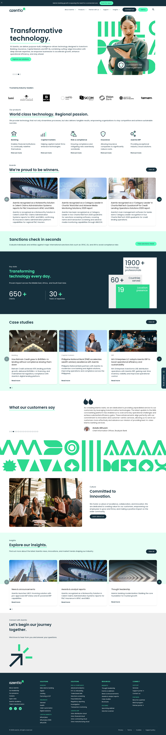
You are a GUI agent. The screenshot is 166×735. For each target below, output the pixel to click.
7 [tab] (20, 424)
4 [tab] (18, 74)
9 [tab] (23, 424)
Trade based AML (76, 686)
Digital (42, 683)
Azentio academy (15, 694)
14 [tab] (32, 424)
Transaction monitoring (79, 700)
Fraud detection (76, 691)
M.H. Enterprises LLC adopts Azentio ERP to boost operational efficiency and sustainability (130, 362)
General (42, 695)
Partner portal (137, 698)
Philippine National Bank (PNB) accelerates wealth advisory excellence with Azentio (81, 360)
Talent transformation (16, 697)
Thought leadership (120, 581)
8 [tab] (22, 424)
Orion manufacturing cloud (80, 714)
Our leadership (14, 683)
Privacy (120, 722)
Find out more (16, 153)
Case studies (106, 692)
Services (135, 680)
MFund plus (44, 710)
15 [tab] (34, 424)
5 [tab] (20, 74)
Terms (129, 722)
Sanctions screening (78, 689)
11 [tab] (27, 424)
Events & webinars (108, 683)
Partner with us (94, 10)
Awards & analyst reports (73, 581)
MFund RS (43, 715)
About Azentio (69, 10)
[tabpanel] (83, 44)
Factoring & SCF (45, 689)
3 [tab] (16, 74)
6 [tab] (18, 424)
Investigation (75, 697)
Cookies (138, 722)
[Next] (159, 199)
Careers (12, 688)
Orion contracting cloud (79, 711)
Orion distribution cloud (79, 706)
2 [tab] (15, 74)
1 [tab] (13, 74)
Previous (81, 414)
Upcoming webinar (108, 701)
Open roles (13, 691)
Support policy (150, 722)
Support (106, 10)
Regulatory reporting (78, 694)
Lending (42, 686)
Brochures (105, 694)
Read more (16, 380)
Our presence (13, 686)
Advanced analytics (77, 680)
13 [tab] (30, 424)
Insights (115, 10)
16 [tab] (35, 424)
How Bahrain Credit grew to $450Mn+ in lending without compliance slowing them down (32, 362)
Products (81, 10)
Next (160, 414)
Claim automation (46, 700)
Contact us (136, 686)
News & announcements (23, 581)
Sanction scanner (108, 703)
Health (42, 698)
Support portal (138, 683)
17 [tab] (37, 424)
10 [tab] (25, 424)
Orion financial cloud (78, 709)
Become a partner (139, 692)
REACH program (138, 695)
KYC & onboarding (77, 683)
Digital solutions (45, 703)
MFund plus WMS (45, 712)
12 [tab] (28, 424)
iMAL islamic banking (47, 680)
